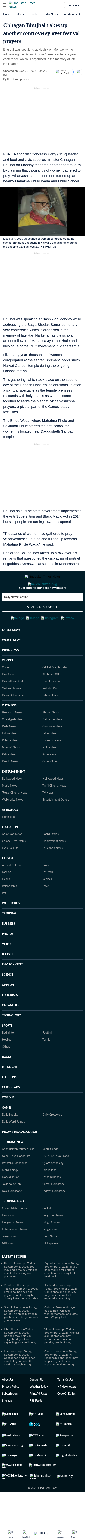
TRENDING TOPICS (14, 1221)
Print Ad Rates (38, 1413)
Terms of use (65, 1399)
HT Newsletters (66, 1406)
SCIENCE (7, 994)
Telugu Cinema (51, 1242)
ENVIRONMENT (12, 984)
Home (7, 14)
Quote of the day (52, 1182)
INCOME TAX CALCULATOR (19, 1151)
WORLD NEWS (11, 659)
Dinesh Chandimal (13, 715)
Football (47, 1052)
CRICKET (7, 680)
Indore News (10, 753)
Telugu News (9, 1255)
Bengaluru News (12, 732)
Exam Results (10, 867)
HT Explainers (50, 1262)
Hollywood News (52, 798)
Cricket (34, 14)
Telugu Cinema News (14, 812)
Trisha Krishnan (51, 1196)
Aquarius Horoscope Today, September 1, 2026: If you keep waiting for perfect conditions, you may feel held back (61, 1289)
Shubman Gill (50, 694)
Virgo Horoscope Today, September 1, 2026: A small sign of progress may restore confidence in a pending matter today (61, 1355)
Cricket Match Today (55, 687)
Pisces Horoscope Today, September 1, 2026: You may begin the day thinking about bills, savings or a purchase (21, 1289)
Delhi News (9, 746)
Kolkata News (10, 760)
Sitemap (7, 1420)
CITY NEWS (9, 725)
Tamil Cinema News (54, 805)
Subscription (10, 1413)
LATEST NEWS (11, 649)
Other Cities (49, 781)
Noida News (50, 767)
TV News (47, 812)
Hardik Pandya (51, 701)
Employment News (54, 860)
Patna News (9, 774)
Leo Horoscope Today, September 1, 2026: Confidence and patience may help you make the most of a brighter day (19, 1377)
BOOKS (7, 1076)
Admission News (12, 853)
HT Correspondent (18, 79)
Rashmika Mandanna (14, 1182)
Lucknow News (51, 760)
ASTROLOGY (10, 829)
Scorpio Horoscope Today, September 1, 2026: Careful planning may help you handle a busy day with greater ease (21, 1333)
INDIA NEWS (10, 670)
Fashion (6, 891)
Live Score (8, 694)
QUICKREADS (11, 1107)
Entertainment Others (55, 819)
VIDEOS (7, 963)
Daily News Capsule (16, 613)
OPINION (8, 1004)
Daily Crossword (52, 1134)
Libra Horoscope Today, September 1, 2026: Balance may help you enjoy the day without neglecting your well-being (20, 1355)
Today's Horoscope (54, 1210)
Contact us (36, 1399)
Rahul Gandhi (50, 1168)
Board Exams (50, 853)
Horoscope (8, 836)
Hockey (6, 1059)
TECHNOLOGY (11, 1035)
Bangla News (50, 1249)
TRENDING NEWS (13, 1161)
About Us (7, 1399)
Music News (9, 805)
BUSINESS (8, 943)
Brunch (46, 884)
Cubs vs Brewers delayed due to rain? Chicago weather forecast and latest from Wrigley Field (61, 1331)
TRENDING (9, 933)
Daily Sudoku (10, 1134)
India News (51, 14)
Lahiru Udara (50, 715)
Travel (45, 905)
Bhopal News (50, 732)
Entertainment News (14, 1249)
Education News (52, 867)
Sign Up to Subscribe (42, 623)
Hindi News (49, 1255)
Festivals (47, 891)
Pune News (49, 774)
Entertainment (71, 14)
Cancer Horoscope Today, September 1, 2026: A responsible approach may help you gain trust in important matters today (61, 1377)
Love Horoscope (12, 1210)
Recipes (47, 898)
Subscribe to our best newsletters (42, 603)
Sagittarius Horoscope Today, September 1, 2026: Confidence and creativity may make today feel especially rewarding (61, 1311)
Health (6, 898)
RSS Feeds (36, 1420)
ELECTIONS (9, 1096)
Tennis (46, 1059)
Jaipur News (50, 753)
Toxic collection (11, 1203)
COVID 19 (8, 1117)
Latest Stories (14, 1276)
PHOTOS (7, 953)
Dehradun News (52, 739)
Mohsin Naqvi (10, 1189)
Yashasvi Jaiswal (11, 708)
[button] (4, 5)
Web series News (12, 819)
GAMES (7, 1127)
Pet (4, 912)
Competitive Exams (14, 860)
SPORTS (7, 1045)
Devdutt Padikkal (12, 701)
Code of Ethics (66, 1413)
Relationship (9, 905)
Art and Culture (11, 884)
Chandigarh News (13, 739)
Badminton (8, 1052)
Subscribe (73, 5)
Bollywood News (12, 798)
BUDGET (7, 974)
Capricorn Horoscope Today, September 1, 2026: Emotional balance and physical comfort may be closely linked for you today (21, 1311)
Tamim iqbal (49, 1189)
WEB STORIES (11, 923)
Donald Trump (10, 1196)
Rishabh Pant (50, 708)
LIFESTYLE (8, 877)
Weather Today (39, 1406)
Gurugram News (52, 746)
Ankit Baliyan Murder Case (18, 1168)
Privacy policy (10, 1406)
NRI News (8, 1262)
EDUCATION (10, 846)
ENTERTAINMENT (13, 791)
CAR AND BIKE (11, 1025)
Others (6, 1066)
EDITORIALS (10, 1014)
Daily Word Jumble (13, 1141)
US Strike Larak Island (55, 1175)
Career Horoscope (53, 1203)
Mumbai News (11, 767)
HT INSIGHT (9, 1086)
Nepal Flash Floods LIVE (16, 1175)
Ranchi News (10, 781)
